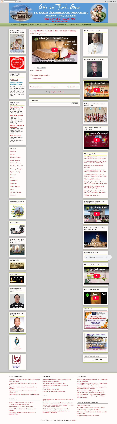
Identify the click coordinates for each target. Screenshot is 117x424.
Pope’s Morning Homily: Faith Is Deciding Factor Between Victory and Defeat (57, 380)
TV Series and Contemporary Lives (19, 404)
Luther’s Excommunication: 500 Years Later (21, 402)
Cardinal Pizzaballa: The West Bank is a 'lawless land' (24, 394)
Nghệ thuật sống (15, 171)
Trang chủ (54, 87)
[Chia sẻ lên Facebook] (43, 68)
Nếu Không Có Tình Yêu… (92, 179)
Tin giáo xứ (38, 70)
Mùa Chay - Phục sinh (16, 166)
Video (12, 189)
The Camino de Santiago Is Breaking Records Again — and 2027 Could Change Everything (92, 384)
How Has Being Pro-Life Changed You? (54, 383)
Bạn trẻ (12, 154)
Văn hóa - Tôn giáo (15, 192)
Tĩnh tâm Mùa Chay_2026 (91, 195)
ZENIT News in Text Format (51, 389)
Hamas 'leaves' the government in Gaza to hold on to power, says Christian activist (58, 405)
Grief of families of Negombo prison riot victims (56, 409)
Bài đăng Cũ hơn (72, 87)
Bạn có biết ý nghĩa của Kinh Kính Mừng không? (91, 407)
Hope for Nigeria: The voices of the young (21, 406)
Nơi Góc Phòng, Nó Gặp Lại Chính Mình (88, 409)
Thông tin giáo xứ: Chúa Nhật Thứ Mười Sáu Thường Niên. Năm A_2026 (95, 191)
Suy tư (12, 177)
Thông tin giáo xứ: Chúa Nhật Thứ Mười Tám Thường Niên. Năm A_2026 (95, 182)
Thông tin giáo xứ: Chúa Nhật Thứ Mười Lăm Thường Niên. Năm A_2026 (95, 175)
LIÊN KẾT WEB (86, 25)
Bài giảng (13, 151)
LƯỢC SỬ (24, 25)
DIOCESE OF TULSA (60, 25)
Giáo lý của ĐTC (15, 160)
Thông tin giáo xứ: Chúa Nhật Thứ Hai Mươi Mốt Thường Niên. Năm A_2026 (95, 157)
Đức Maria (13, 195)
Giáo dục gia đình (15, 157)
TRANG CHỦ (14, 25)
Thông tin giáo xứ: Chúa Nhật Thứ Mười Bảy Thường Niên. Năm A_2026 (95, 170)
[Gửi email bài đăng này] (38, 68)
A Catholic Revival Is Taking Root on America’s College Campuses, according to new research (90, 391)
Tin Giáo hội (13, 180)
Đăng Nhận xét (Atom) (57, 92)
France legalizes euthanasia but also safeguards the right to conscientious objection (92, 387)
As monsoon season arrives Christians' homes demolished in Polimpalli (56, 411)
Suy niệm (13, 174)
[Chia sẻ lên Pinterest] (45, 68)
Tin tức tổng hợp (15, 186)
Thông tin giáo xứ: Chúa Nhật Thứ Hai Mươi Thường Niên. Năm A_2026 (95, 161)
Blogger (74, 420)
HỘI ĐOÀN (48, 25)
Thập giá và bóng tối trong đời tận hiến (88, 415)
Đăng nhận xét (37, 78)
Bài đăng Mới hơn (36, 87)
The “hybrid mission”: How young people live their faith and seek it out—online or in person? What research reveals (91, 396)
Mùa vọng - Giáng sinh (16, 169)
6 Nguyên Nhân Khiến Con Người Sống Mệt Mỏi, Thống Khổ (94, 187)
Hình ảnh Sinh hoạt (15, 163)
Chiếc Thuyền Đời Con (83, 405)
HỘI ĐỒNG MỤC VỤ (35, 25)
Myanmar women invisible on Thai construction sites (58, 403)
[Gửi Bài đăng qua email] (34, 67)
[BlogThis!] (39, 68)
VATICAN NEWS (74, 25)
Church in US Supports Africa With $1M (54, 391)
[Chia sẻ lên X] (41, 68)
